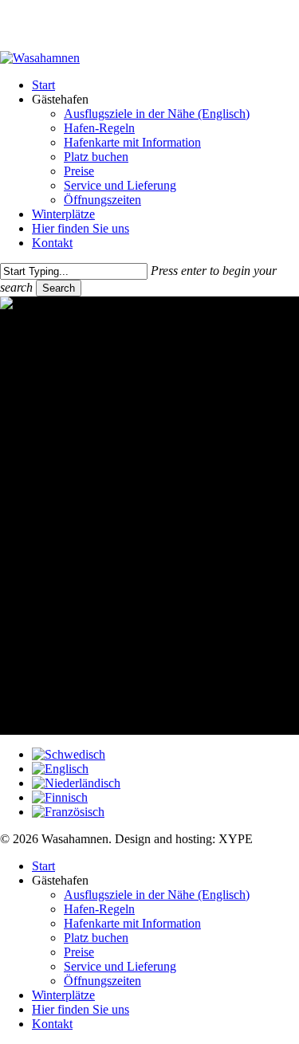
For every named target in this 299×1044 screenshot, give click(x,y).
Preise (79, 952)
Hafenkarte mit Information (132, 923)
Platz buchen (96, 937)
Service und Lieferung (120, 966)
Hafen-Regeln (99, 909)
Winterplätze (63, 995)
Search (58, 288)
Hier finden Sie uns (80, 1009)
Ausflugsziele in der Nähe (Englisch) (157, 894)
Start (43, 866)
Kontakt (52, 1023)
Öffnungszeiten (102, 980)
